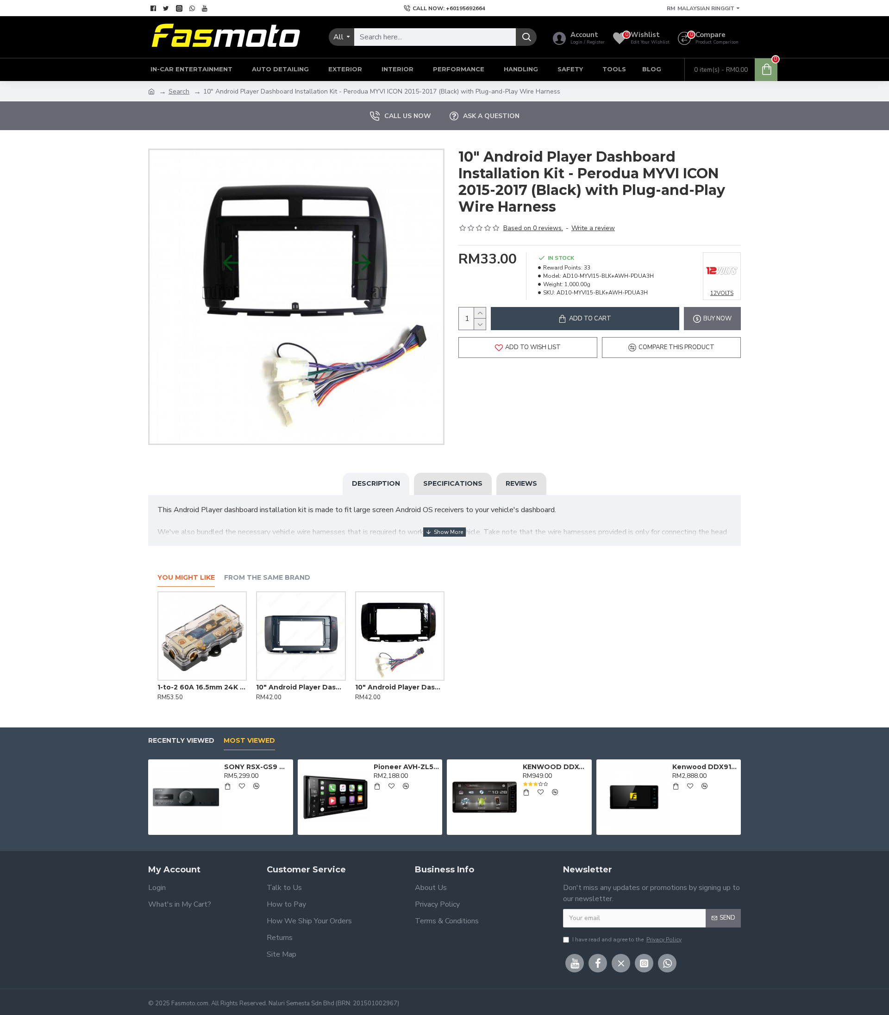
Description (376, 483)
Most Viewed (249, 741)
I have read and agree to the (627, 939)
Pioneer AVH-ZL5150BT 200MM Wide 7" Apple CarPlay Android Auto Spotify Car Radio (406, 767)
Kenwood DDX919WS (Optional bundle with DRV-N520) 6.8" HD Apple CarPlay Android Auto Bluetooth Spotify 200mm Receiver (705, 767)
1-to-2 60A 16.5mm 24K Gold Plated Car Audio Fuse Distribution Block (202, 687)
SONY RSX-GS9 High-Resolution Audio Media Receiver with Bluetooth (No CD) (256, 767)
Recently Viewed (181, 741)
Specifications (452, 483)
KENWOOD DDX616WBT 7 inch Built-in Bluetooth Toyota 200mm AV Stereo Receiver (555, 767)
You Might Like (186, 578)
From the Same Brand (267, 578)
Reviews (521, 483)
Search (179, 91)
